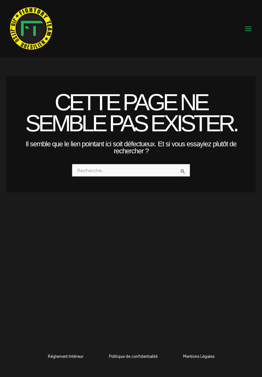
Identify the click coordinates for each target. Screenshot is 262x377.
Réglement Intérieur (65, 356)
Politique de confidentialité (133, 356)
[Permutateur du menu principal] (248, 28)
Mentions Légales (198, 356)
